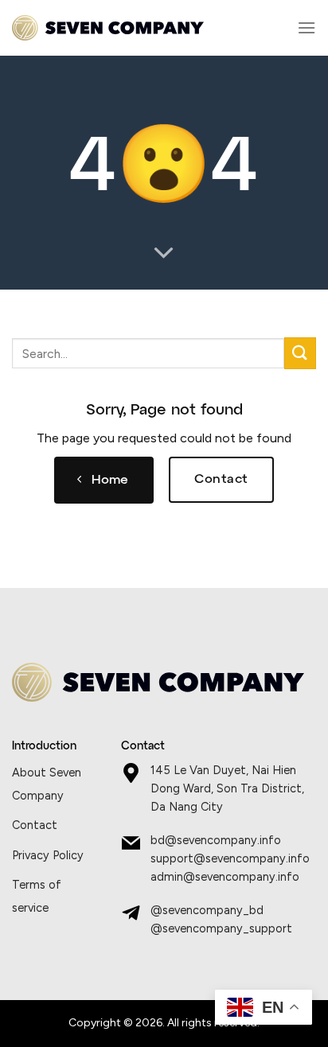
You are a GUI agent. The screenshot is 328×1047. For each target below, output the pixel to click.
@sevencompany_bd (207, 910)
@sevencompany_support (221, 928)
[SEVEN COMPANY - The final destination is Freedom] (108, 28)
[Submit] (300, 352)
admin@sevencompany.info (224, 877)
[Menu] (306, 27)
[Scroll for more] (164, 253)
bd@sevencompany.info (215, 840)
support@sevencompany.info (230, 858)
